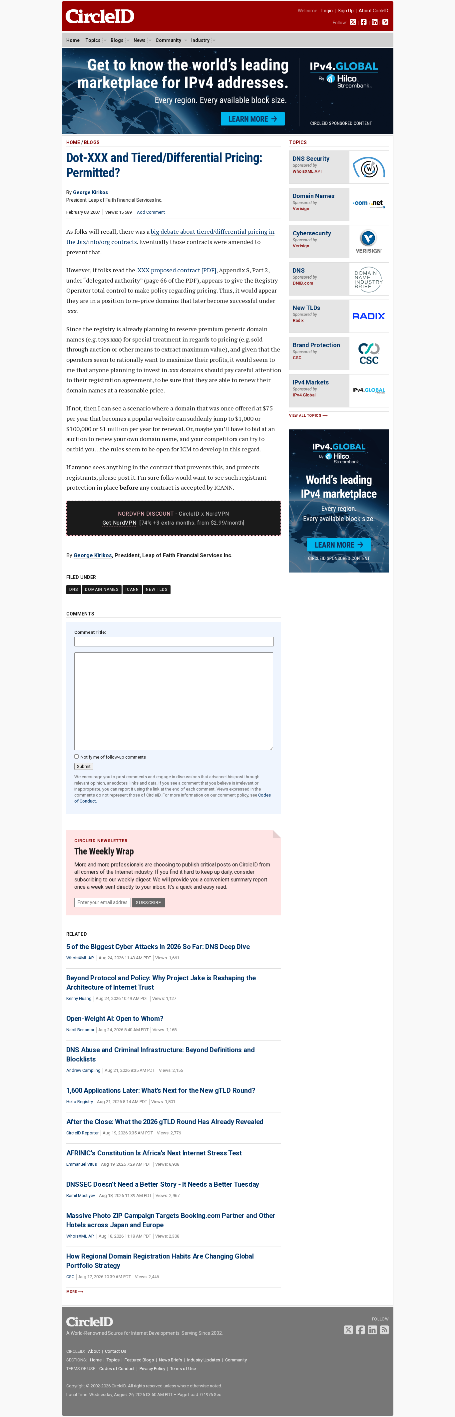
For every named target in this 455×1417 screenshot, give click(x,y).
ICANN (132, 589)
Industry (200, 40)
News (140, 40)
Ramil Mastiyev (80, 1195)
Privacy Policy (152, 1368)
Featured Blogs (139, 1359)
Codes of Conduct (117, 1368)
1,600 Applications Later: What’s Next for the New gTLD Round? (160, 1090)
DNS (73, 589)
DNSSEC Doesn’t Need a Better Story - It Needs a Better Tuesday (162, 1184)
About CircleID (373, 10)
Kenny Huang (79, 998)
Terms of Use (183, 1368)
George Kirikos (93, 555)
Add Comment (151, 212)
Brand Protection (316, 345)
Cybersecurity (312, 233)
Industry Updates (203, 1359)
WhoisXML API (80, 957)
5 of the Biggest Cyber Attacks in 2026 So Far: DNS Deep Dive (158, 947)
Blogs (117, 40)
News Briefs (170, 1359)
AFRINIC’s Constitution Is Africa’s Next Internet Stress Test (154, 1153)
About (94, 1351)
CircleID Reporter (82, 1132)
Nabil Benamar (80, 1029)
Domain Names (102, 589)
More (71, 1292)
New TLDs (157, 589)
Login (327, 10)
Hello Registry (79, 1101)
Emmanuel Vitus (81, 1164)
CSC (70, 1276)
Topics (93, 40)
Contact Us (115, 1351)
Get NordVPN (120, 523)
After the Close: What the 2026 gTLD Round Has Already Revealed (165, 1122)
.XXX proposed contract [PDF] (176, 270)
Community (168, 40)
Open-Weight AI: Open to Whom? (115, 1019)
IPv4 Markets (311, 382)
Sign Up (346, 10)
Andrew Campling (83, 1070)
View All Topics (305, 415)
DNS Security (311, 158)
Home (73, 40)
